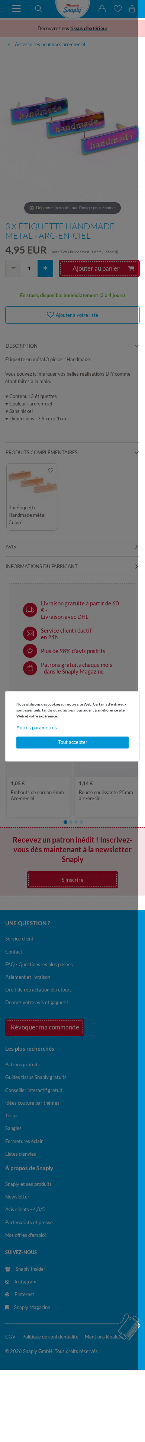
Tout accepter (72, 742)
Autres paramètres (36, 727)
